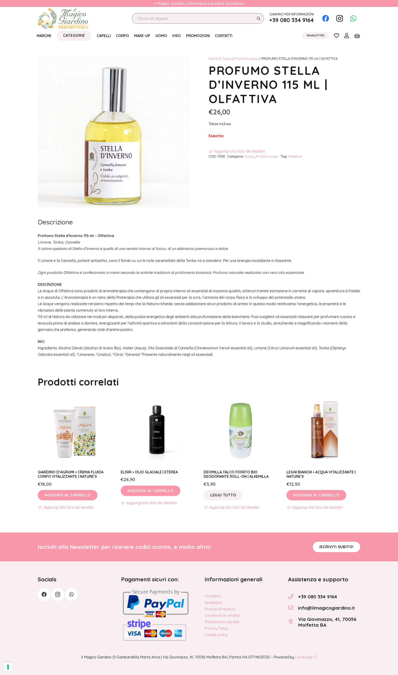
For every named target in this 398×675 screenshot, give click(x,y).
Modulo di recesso (220, 609)
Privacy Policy (216, 628)
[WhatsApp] (353, 18)
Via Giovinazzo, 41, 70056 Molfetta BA (327, 622)
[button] (237, 151)
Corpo (226, 59)
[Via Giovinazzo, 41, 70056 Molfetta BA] (293, 621)
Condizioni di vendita (222, 615)
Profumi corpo (246, 59)
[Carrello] (357, 35)
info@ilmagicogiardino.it (326, 608)
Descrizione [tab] (55, 222)
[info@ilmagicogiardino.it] (293, 607)
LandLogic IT (306, 657)
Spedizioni (213, 602)
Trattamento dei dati (222, 622)
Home (213, 59)
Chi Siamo (213, 596)
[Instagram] (339, 18)
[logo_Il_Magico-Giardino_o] (63, 18)
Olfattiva (295, 156)
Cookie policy (216, 634)
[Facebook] (326, 18)
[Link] (336, 35)
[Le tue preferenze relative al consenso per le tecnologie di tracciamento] (8, 667)
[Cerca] (258, 18)
